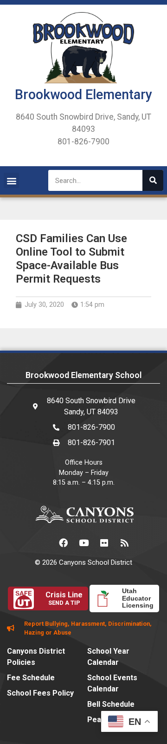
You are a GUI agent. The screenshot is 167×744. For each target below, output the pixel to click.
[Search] (152, 180)
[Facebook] (63, 543)
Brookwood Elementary (83, 94)
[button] (11, 180)
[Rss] (124, 543)
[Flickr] (104, 543)
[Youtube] (83, 543)
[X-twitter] (42, 543)
